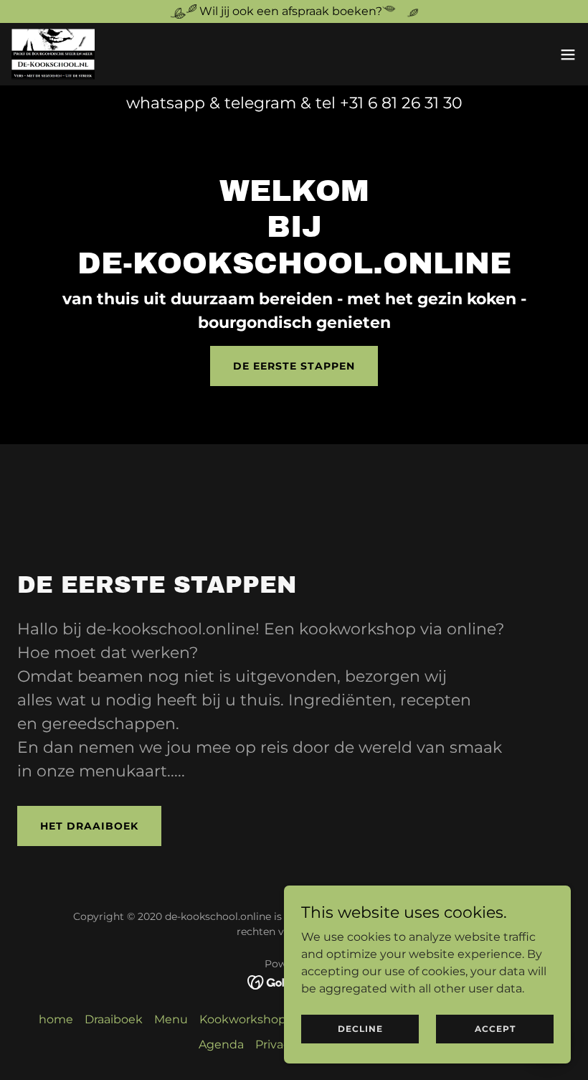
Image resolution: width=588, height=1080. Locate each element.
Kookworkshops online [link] (265, 1019)
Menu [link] (171, 1019)
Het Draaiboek (89, 826)
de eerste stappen (294, 366)
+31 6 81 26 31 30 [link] (401, 103)
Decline (360, 1028)
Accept (495, 1028)
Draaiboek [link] (114, 1019)
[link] (53, 54)
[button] (568, 54)
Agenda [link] (221, 1044)
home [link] (56, 1019)
